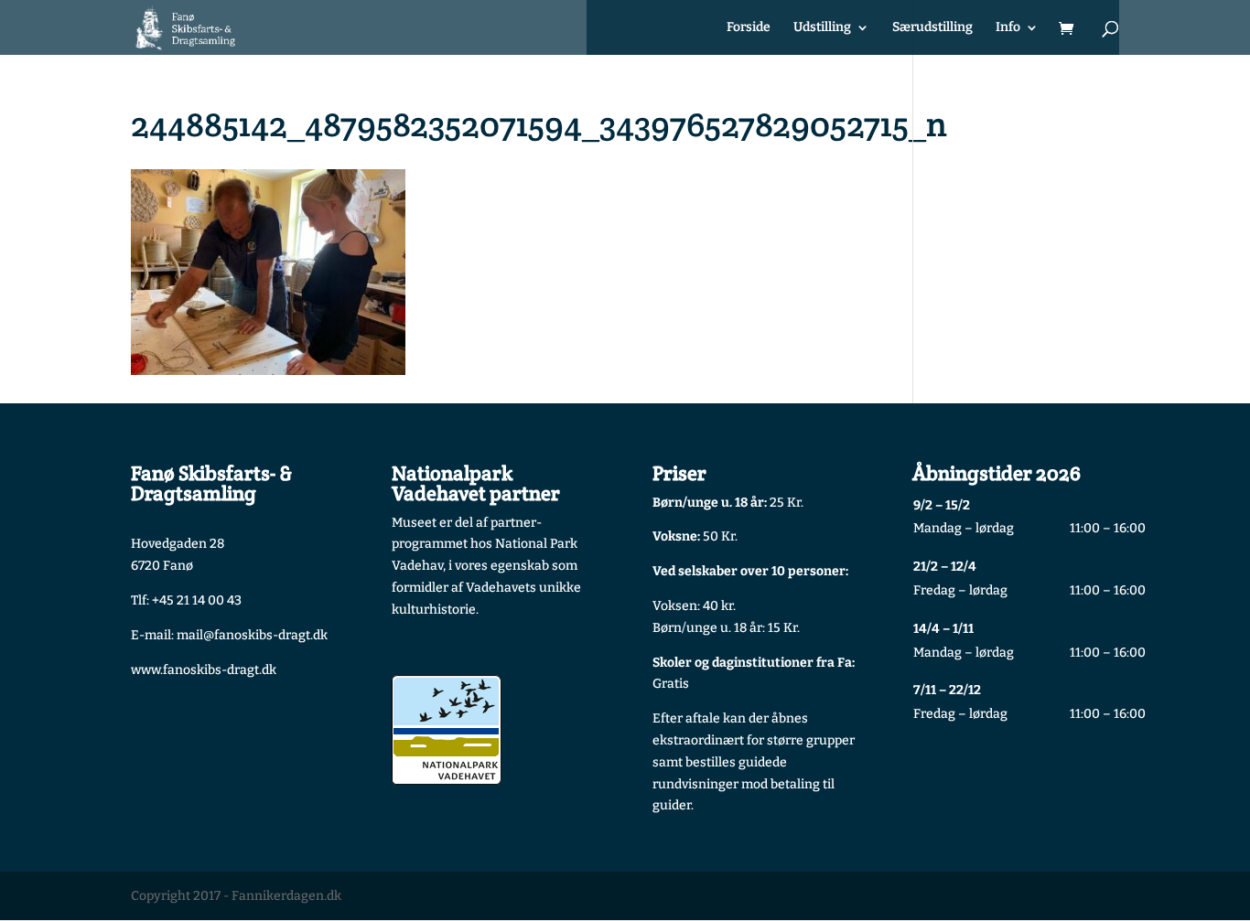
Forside (748, 28)
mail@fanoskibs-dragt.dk (252, 635)
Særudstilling (932, 28)
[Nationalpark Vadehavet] (446, 730)
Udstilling (822, 28)
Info (1008, 28)
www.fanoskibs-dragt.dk (203, 670)
